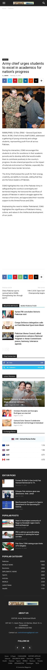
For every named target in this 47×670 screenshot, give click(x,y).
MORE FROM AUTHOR (29, 306)
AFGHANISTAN (19, 663)
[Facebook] (4, 80)
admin (6, 75)
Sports (18, 661)
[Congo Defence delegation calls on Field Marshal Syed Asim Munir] (8, 325)
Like (41, 363)
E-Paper (13, 656)
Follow (40, 367)
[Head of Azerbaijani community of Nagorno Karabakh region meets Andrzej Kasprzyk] (8, 523)
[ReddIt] (31, 80)
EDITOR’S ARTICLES (34, 656)
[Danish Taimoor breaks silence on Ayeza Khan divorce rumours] (23, 394)
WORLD (25, 661)
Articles (37, 658)
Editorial (7, 658)
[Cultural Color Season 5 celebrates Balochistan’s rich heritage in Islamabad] (6, 423)
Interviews (30, 658)
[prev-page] (3, 349)
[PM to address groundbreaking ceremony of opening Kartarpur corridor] (8, 535)
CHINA (10, 663)
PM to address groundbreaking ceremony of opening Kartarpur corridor (27, 534)
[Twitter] (10, 80)
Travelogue (29, 663)
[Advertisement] (23, 34)
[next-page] (7, 349)
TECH (37, 663)
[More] (41, 80)
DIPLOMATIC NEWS (18, 658)
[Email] (36, 80)
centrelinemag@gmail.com (28, 632)
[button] (4, 3)
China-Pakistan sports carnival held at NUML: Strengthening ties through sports (12, 294)
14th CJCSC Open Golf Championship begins (36, 292)
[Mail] (23, 648)
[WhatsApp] (20, 80)
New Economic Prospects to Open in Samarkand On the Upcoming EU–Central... (29, 504)
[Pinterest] (15, 80)
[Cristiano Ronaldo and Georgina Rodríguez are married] (6, 413)
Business (32, 661)
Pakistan (11, 8)
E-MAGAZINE (22, 656)
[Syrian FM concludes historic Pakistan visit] (8, 314)
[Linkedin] (25, 80)
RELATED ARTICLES (11, 306)
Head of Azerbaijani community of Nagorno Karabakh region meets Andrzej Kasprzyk (28, 523)
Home (4, 8)
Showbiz (40, 661)
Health (5, 661)
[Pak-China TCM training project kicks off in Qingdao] (8, 546)
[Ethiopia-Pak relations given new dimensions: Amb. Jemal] (8, 494)
